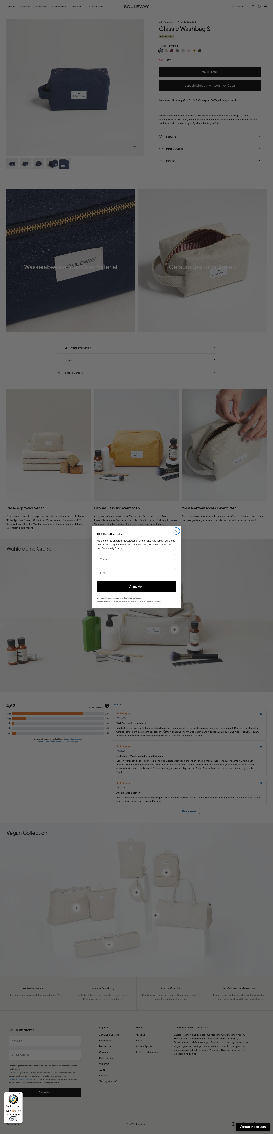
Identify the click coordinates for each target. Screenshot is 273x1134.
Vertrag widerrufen (253, 1126)
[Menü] (20, 1094)
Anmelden (136, 586)
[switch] (13, 1118)
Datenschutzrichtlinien (131, 598)
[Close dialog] (176, 531)
